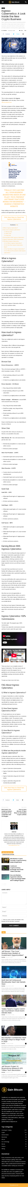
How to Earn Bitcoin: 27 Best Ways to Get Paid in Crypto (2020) (20, 812)
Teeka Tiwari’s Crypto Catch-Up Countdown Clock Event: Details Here (14, 1011)
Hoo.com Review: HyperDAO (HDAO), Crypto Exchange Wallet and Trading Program (18, 877)
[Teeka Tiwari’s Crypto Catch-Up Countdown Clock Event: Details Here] (14, 1001)
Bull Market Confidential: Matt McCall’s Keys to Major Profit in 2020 (14, 1040)
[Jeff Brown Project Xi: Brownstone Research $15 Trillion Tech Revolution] (14, 1058)
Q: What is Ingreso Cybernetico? (13, 243)
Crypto (7, 5)
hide (17, 224)
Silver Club (7, 233)
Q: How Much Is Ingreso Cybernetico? (14, 249)
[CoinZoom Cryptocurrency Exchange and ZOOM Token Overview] (5, 867)
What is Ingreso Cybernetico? (10, 227)
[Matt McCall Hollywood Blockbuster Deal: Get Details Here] (14, 972)
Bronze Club (8, 231)
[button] (26, 2)
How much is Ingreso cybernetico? (11, 229)
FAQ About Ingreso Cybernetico (10, 241)
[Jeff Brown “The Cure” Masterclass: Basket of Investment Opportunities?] (14, 943)
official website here (7, 102)
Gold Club (7, 235)
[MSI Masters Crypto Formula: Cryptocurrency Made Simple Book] (5, 860)
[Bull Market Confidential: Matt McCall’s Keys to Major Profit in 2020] (14, 1029)
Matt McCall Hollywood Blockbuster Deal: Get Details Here (13, 982)
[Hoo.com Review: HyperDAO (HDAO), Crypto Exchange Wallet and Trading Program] (5, 877)
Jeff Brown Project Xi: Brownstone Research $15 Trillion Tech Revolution (12, 1068)
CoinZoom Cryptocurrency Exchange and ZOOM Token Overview (16, 868)
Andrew (5, 30)
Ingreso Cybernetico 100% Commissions (12, 239)
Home (3, 5)
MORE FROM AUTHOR (8, 854)
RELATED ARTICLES (7, 852)
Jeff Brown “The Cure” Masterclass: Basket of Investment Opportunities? (13, 953)
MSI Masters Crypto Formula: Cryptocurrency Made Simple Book (18, 860)
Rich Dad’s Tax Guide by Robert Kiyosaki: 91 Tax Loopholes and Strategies (7, 813)
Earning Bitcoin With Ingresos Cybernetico (13, 237)
